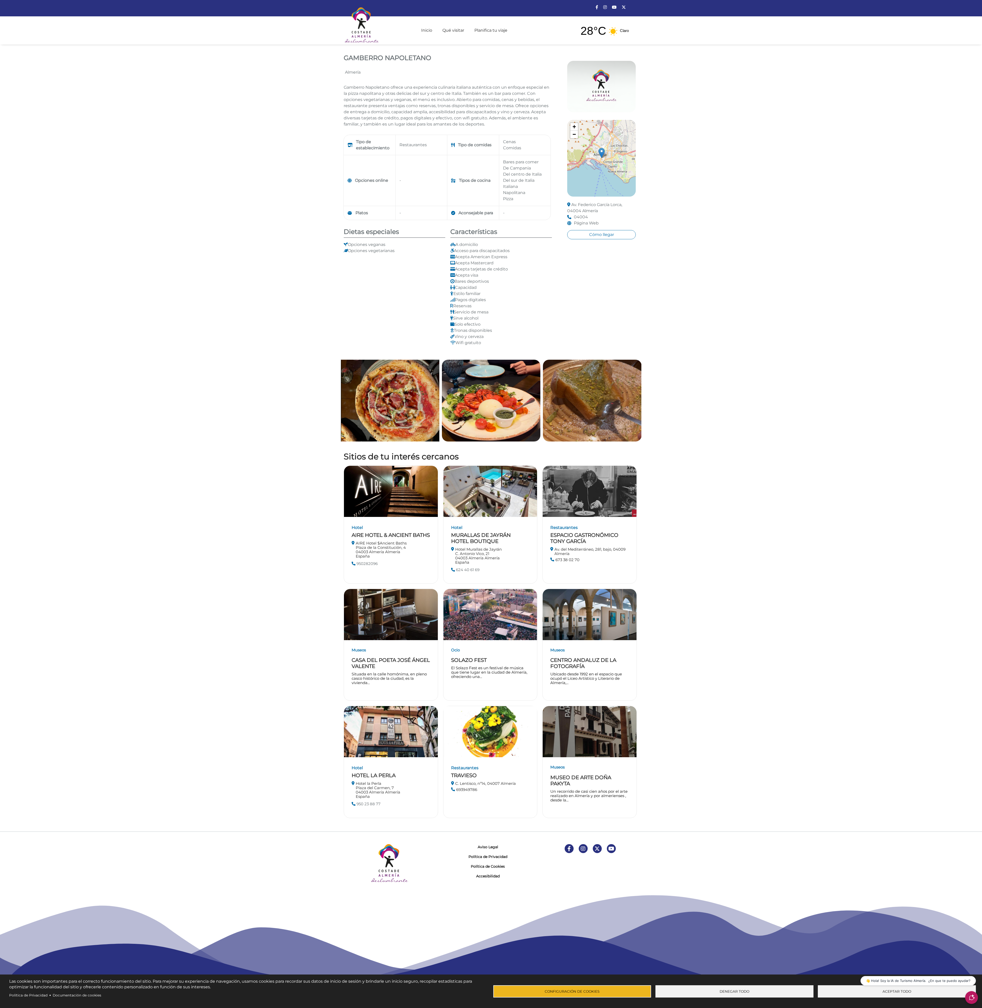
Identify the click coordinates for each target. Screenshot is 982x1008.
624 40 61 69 (467, 569)
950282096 (366, 563)
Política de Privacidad (487, 856)
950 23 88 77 (368, 803)
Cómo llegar (601, 234)
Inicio (426, 30)
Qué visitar (453, 30)
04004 (581, 216)
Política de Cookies (488, 866)
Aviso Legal (488, 847)
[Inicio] (361, 22)
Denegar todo (734, 991)
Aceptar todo (897, 991)
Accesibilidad (488, 876)
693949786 (466, 789)
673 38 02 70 (567, 559)
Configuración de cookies (572, 991)
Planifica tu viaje (490, 30)
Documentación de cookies (77, 995)
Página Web (586, 223)
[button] (601, 153)
